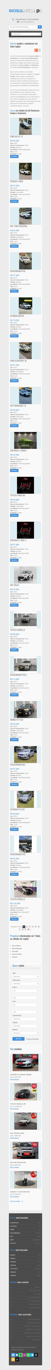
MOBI (39, 1236)
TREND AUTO (36, 1340)
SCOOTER (37, 1269)
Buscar (18, 1039)
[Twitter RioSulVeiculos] (13, 1356)
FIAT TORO (37, 1294)
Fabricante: (16, 980)
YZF (39, 1272)
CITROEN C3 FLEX (17, 809)
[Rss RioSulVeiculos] (13, 1361)
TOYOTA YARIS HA (17, 495)
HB (40, 1226)
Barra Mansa (16, 946)
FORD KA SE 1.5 (16, 136)
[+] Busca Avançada (32, 1039)
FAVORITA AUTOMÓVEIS (33, 1326)
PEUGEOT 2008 (16, 181)
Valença (14, 957)
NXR (39, 1255)
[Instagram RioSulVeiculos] (24, 1356)
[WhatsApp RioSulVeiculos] (28, 1356)
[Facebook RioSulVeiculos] (17, 1356)
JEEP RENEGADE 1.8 (18, 405)
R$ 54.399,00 (14, 1109)
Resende (15, 951)
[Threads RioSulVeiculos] (36, 1356)
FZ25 (39, 1262)
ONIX (39, 1223)
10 (28, 929)
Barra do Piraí (16, 954)
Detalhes (14, 156)
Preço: (14, 987)
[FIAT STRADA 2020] (25, 1121)
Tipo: (14, 973)
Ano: (14, 1001)
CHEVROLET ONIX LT (18, 540)
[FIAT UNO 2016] (25, 1150)
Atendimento (21, 19)
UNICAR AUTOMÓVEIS (33, 1329)
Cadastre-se (30, 22)
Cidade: (15, 1022)
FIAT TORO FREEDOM (18, 226)
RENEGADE (37, 1240)
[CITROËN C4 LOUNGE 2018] (25, 1062)
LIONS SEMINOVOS (34, 1319)
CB (40, 1258)
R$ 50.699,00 (14, 1138)
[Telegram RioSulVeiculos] (32, 1356)
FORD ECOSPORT (35, 1304)
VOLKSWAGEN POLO (18, 674)
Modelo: (15, 1029)
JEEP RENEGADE (35, 1308)
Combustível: (16, 1015)
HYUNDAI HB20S (17, 315)
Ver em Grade (39, 50)
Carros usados (15, 1201)
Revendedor (33, 19)
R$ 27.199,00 (14, 1167)
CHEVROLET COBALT (18, 450)
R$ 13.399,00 (14, 1197)
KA (40, 1229)
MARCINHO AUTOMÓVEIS (32, 1333)
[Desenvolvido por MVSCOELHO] (17, 1361)
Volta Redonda (17, 948)
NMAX (39, 1265)
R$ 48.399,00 (14, 1079)
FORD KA (38, 1287)
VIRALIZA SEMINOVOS (33, 1336)
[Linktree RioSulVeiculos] (21, 1356)
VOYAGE (38, 1233)
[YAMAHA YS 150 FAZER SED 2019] (25, 1179)
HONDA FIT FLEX (16, 719)
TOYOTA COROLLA (17, 629)
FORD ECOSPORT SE (18, 360)
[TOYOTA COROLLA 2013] (25, 1092)
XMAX (39, 1275)
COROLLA (37, 1243)
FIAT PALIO (14, 585)
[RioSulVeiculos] (25, 11)
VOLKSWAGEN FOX (17, 271)
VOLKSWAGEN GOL (17, 764)
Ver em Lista (35, 50)
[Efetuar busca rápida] (40, 27)
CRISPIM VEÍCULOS (34, 1323)
